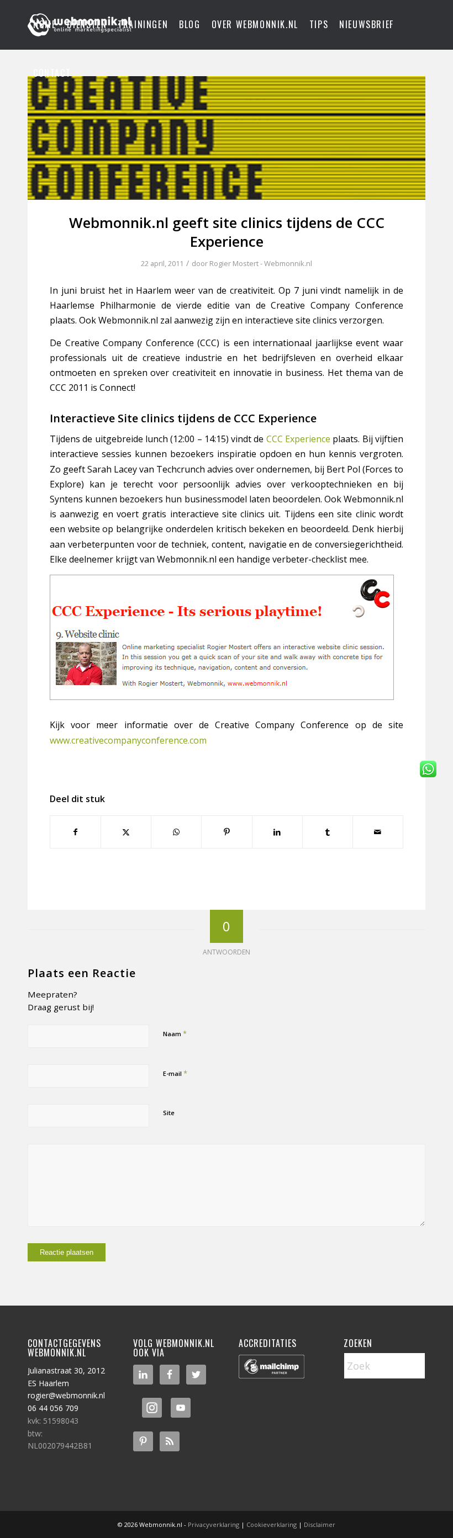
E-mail (175, 1073)
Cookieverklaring (271, 1524)
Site (169, 1113)
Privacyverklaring (213, 1524)
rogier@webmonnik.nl (66, 1395)
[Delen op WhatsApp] (176, 832)
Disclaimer (319, 1524)
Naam (175, 1033)
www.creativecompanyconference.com (128, 740)
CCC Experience (298, 439)
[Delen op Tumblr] (327, 832)
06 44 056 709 (53, 1408)
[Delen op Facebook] (75, 832)
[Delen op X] (126, 832)
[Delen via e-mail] (378, 832)
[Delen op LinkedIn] (277, 832)
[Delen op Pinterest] (226, 832)
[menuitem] (44, 25)
